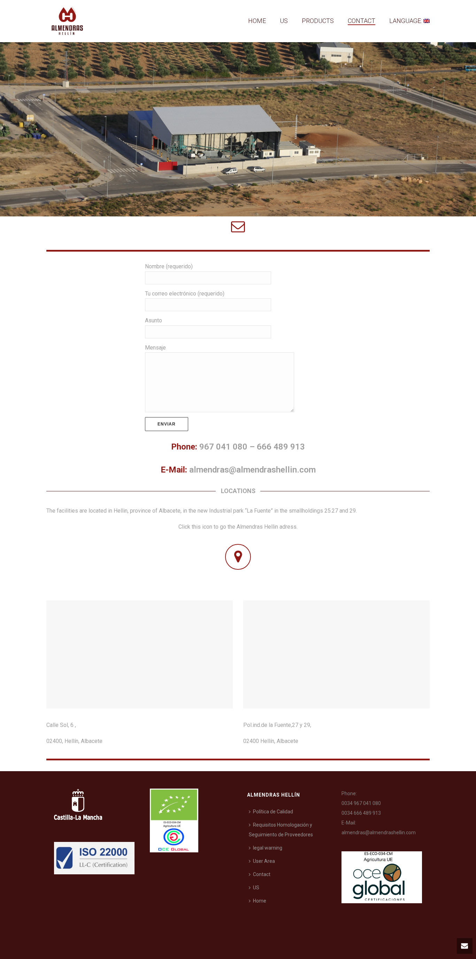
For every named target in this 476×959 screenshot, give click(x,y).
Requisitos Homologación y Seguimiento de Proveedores (281, 829)
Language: (406, 20)
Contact (261, 874)
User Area (264, 861)
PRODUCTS (318, 20)
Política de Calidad (273, 811)
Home (259, 901)
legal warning (267, 848)
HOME (257, 20)
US (284, 20)
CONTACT (361, 20)
